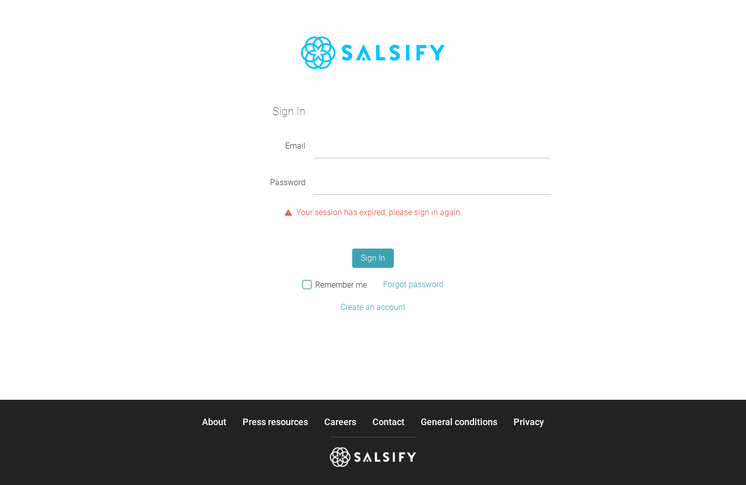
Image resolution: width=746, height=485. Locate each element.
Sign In (373, 258)
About (214, 422)
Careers (340, 422)
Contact (388, 422)
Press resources (275, 422)
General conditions (459, 422)
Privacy (529, 422)
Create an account (373, 307)
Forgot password (413, 285)
